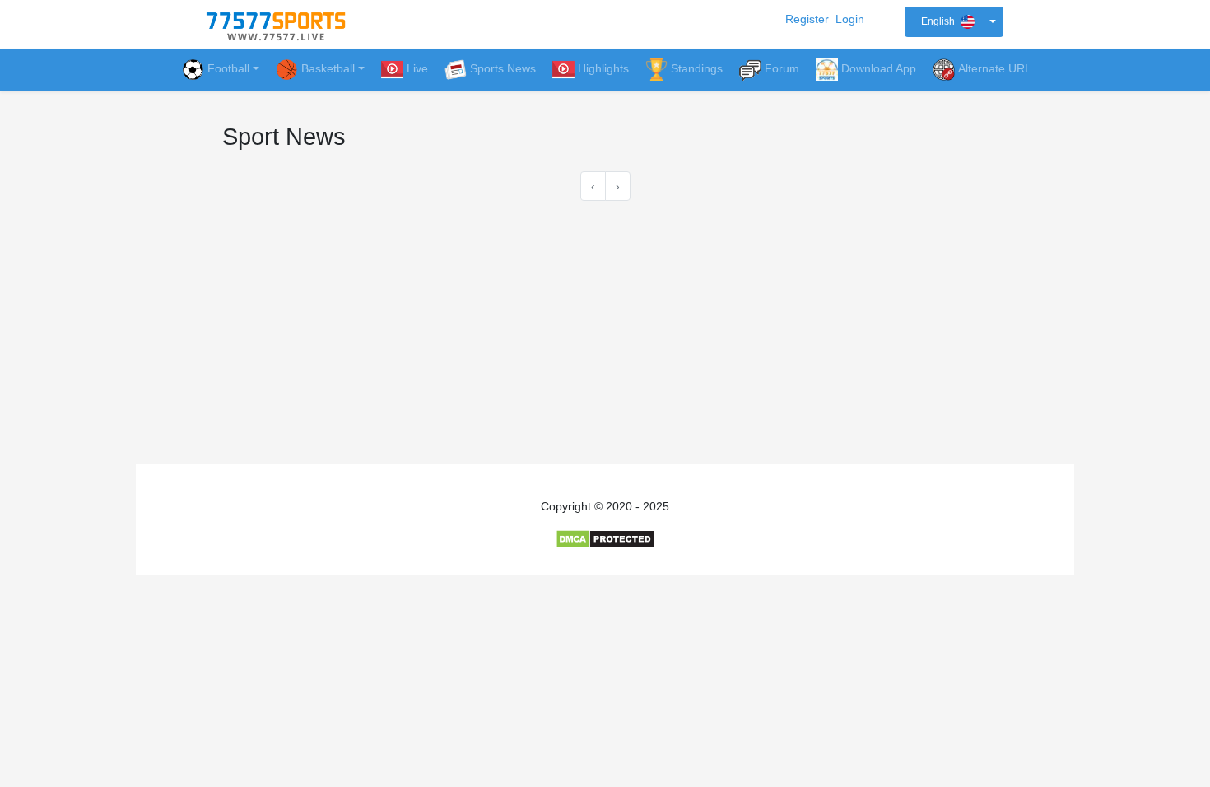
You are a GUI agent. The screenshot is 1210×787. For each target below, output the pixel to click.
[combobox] (954, 22)
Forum (782, 68)
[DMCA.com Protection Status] (605, 538)
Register (807, 19)
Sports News (503, 68)
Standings (697, 68)
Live (417, 68)
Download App (878, 68)
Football (228, 68)
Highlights (603, 68)
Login (849, 19)
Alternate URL (994, 68)
